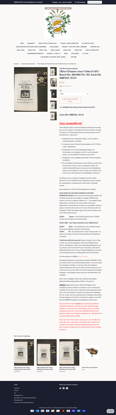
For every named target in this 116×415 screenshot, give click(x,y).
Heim (22, 43)
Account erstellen (67, 2)
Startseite (16, 63)
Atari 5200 (32, 50)
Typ (60, 90)
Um (15, 393)
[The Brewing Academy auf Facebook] (64, 388)
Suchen (16, 390)
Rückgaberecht (18, 400)
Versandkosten (67, 86)
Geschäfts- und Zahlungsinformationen (25, 397)
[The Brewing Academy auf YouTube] (67, 388)
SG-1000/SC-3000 (88, 43)
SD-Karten (75, 53)
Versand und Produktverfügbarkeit (24, 402)
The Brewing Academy (58, 407)
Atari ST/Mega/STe (92, 50)
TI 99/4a (85, 53)
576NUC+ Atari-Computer (69, 43)
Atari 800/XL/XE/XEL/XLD (48, 43)
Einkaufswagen (81, 2)
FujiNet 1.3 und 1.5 (54, 53)
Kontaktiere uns (18, 395)
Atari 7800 (43, 50)
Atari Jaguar (55, 50)
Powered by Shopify (71, 407)
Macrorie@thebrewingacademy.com (87, 324)
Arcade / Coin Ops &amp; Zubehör (74, 47)
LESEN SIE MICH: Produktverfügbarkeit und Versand (28, 2)
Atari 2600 (20, 50)
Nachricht (31, 43)
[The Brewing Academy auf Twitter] (60, 388)
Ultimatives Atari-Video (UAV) (28, 63)
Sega (66, 53)
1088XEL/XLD (95, 47)
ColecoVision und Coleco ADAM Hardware (31, 47)
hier (87, 200)
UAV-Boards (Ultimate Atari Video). (53, 57)
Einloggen (55, 2)
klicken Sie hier (83, 256)
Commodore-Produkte (35, 53)
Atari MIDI (78, 50)
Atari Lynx (67, 50)
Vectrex (74, 57)
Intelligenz (54, 47)
